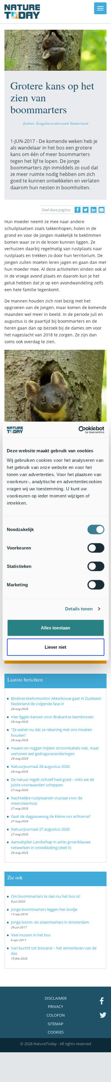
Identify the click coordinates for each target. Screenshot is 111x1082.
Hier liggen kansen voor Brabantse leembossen (52, 716)
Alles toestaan (55, 627)
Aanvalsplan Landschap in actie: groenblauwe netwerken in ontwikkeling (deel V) (51, 844)
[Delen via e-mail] (101, 210)
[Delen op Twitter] (86, 210)
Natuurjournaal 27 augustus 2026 (40, 829)
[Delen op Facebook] (78, 210)
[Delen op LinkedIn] (93, 210)
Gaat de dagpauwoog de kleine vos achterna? (51, 816)
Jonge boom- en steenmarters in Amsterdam (50, 922)
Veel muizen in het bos (31, 935)
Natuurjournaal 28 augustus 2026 (40, 766)
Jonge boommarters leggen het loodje (44, 909)
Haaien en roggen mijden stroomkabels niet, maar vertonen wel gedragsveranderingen (55, 750)
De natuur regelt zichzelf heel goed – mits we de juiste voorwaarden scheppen (52, 782)
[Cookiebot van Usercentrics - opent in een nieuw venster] (79, 430)
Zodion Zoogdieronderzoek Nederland (56, 123)
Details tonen (79, 608)
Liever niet (55, 647)
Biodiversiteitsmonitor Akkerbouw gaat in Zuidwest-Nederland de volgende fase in (56, 701)
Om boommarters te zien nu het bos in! (45, 896)
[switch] (95, 547)
